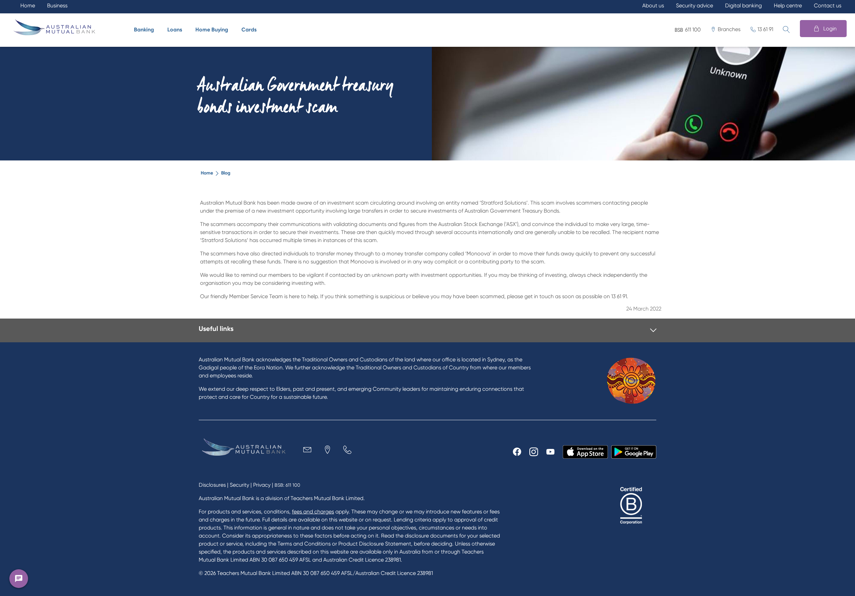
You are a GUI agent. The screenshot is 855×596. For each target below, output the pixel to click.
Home (207, 173)
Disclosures (212, 485)
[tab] (428, 330)
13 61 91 (765, 29)
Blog (225, 173)
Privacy (262, 485)
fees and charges (313, 511)
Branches (729, 29)
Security (239, 485)
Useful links (216, 329)
